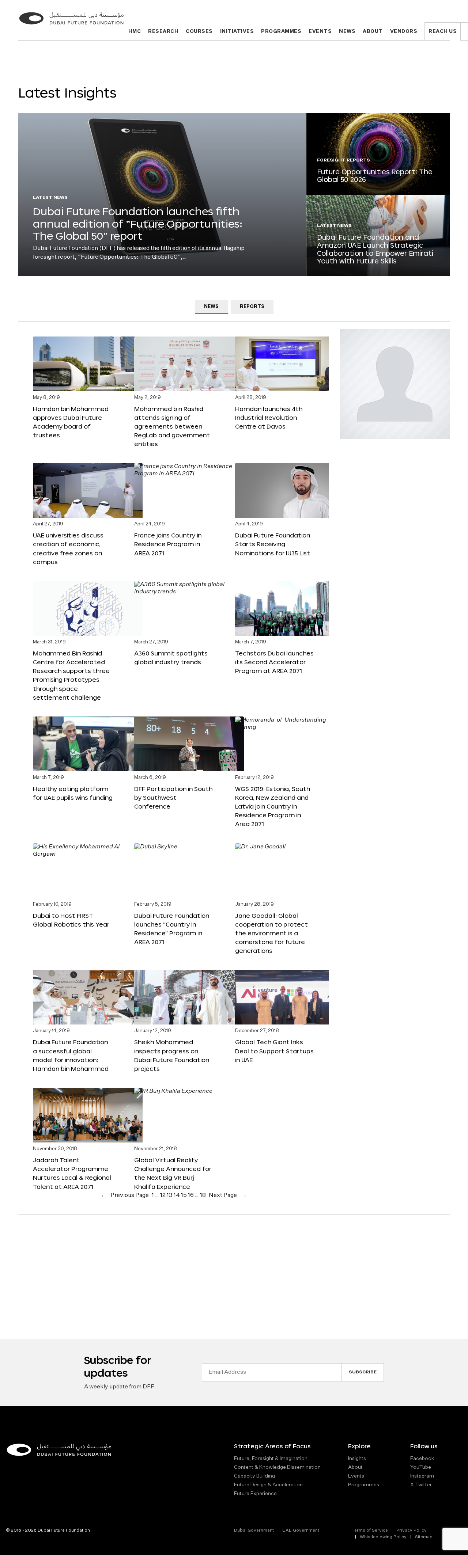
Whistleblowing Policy (383, 1537)
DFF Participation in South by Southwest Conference (173, 797)
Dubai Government (254, 1530)
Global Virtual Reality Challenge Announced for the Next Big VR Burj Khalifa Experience (172, 1173)
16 (191, 1195)
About (373, 31)
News (347, 31)
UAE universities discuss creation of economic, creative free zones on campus (68, 548)
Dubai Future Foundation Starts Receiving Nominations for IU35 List (272, 544)
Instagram (422, 1476)
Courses (199, 31)
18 (203, 1195)
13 (170, 1195)
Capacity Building (254, 1476)
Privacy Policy (411, 1530)
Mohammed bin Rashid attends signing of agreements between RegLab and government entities (172, 426)
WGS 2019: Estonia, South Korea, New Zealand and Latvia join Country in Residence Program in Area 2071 (272, 806)
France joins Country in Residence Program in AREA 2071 (167, 544)
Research (163, 31)
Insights (357, 1458)
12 (163, 1195)
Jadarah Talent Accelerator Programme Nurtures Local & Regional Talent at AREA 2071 (72, 1173)
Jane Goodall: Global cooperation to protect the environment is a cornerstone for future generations (271, 933)
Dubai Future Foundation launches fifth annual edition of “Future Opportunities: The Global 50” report (137, 223)
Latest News (50, 197)
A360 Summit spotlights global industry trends (171, 657)
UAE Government (300, 1530)
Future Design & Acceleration (268, 1484)
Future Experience (255, 1493)
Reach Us (443, 31)
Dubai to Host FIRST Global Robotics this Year (71, 920)
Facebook (422, 1458)
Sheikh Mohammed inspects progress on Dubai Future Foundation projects (171, 1055)
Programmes (281, 31)
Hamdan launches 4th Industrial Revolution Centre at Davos (268, 417)
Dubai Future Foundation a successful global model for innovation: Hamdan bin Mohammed (71, 1055)
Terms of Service (369, 1530)
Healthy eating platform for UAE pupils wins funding (73, 793)
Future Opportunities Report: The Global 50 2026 (375, 176)
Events (320, 31)
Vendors (404, 31)
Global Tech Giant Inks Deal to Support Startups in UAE (274, 1050)
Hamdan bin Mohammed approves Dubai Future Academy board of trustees (71, 421)
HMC (134, 31)
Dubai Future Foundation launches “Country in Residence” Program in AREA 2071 (171, 928)
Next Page (228, 1195)
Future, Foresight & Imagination (270, 1458)
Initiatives (237, 31)
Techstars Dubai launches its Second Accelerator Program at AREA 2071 (274, 662)
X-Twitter (421, 1484)
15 (184, 1195)
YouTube (420, 1467)
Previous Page (125, 1195)
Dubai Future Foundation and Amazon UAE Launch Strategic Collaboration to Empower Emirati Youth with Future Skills (375, 249)
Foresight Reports (343, 160)
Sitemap (424, 1537)
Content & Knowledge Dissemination (277, 1467)
